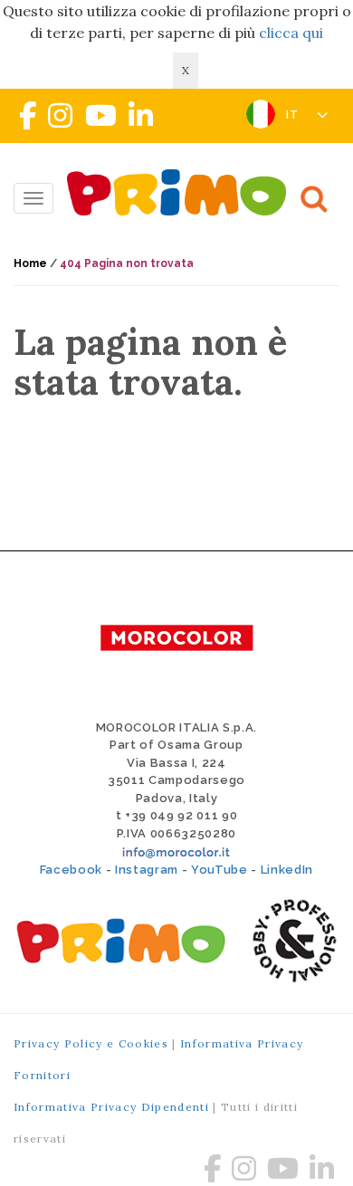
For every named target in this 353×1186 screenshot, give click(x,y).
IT (294, 115)
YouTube (219, 869)
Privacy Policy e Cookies (91, 1043)
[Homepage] (181, 192)
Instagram (146, 869)
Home (30, 263)
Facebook (71, 869)
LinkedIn (287, 869)
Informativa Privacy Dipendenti (111, 1107)
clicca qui (291, 33)
